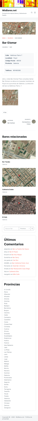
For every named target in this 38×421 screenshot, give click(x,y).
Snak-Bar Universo (19, 266)
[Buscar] (31, 12)
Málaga (6, 364)
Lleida (6, 357)
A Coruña (7, 289)
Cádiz (6, 315)
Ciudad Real (8, 324)
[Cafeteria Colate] (19, 177)
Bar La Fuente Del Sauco (21, 249)
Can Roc (15, 260)
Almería (6, 299)
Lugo (5, 359)
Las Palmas (8, 352)
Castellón (7, 320)
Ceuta (6, 322)
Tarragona (7, 389)
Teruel (6, 394)
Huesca (6, 343)
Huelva (6, 340)
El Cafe (4, 217)
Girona (6, 331)
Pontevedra (8, 377)
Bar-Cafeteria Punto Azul (20, 263)
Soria (6, 387)
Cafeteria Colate (8, 189)
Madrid (6, 361)
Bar (11, 47)
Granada (7, 333)
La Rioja (6, 350)
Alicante (6, 296)
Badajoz (6, 306)
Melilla (6, 366)
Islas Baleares (8, 345)
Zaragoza (7, 408)
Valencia (5, 47)
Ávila (5, 303)
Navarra (6, 371)
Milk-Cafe (16, 274)
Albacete (7, 294)
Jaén (5, 347)
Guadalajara (8, 336)
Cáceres (7, 313)
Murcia (6, 368)
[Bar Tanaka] (19, 149)
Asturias (6, 301)
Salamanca (7, 380)
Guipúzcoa (7, 338)
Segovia (6, 382)
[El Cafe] (19, 205)
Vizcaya (6, 403)
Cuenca (6, 329)
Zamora (6, 405)
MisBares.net (9, 10)
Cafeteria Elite (14, 271)
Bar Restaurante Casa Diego (20, 269)
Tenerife (6, 391)
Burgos (6, 310)
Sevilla (6, 384)
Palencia (7, 375)
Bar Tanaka (6, 162)
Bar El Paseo (14, 252)
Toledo (6, 396)
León (5, 354)
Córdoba (7, 326)
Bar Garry (16, 257)
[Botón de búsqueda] (32, 228)
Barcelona (7, 308)
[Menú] (35, 12)
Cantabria (7, 317)
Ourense (7, 373)
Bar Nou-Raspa (16, 254)
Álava (6, 292)
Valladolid (7, 401)
